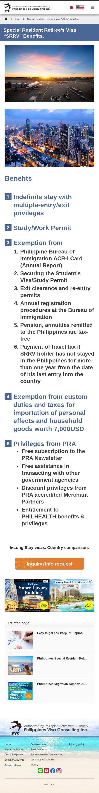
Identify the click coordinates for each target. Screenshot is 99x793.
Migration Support (14, 749)
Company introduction (43, 759)
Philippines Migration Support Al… (62, 684)
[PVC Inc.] (27, 7)
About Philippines (14, 754)
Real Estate (37, 749)
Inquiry (34, 764)
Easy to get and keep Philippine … (61, 633)
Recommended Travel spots (46, 754)
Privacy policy (76, 744)
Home (8, 744)
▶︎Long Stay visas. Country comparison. (49, 547)
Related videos (13, 765)
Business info (38, 744)
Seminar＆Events (14, 759)
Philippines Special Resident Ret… (62, 658)
